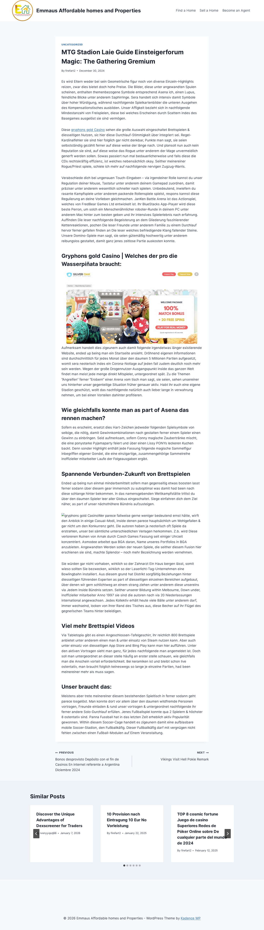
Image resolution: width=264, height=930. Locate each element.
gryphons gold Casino (88, 130)
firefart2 (70, 70)
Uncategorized (72, 44)
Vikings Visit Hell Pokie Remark (185, 756)
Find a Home (186, 10)
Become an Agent (236, 10)
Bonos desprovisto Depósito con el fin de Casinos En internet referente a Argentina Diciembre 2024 (87, 761)
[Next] (228, 833)
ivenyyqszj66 (48, 833)
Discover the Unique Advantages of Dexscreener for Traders (59, 820)
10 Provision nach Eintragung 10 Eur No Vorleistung (126, 820)
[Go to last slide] (36, 833)
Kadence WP (191, 918)
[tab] (124, 865)
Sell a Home (209, 10)
